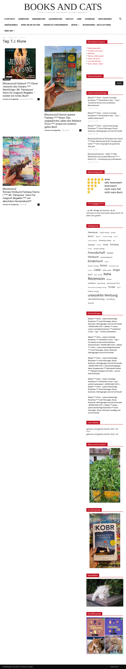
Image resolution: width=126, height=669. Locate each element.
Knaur (107, 262)
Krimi (103, 265)
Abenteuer (93, 232)
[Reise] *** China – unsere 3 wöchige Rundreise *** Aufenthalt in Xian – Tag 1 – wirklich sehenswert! (104, 115)
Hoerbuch (6, 79)
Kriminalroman (114, 266)
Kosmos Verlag (93, 266)
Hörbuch (93, 257)
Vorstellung (110, 299)
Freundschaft (96, 252)
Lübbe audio (106, 270)
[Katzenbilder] (104, 593)
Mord (90, 274)
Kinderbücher (38, 19)
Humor (110, 253)
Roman (109, 279)
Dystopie (91, 244)
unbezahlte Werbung (103, 295)
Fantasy (69, 19)
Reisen (74, 25)
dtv (114, 240)
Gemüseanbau (11, 25)
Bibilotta (91, 53)
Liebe (79, 19)
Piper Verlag (98, 275)
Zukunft (91, 303)
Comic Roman (92, 240)
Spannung (90, 19)
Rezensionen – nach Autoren (97, 25)
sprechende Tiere (113, 283)
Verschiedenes (105, 19)
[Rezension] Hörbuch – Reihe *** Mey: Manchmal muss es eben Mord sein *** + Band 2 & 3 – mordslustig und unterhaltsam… (105, 156)
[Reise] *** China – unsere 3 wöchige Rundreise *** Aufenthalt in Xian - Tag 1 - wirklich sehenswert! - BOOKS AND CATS (103, 381)
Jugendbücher (55, 19)
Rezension (96, 278)
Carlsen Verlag (107, 236)
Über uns (8, 31)
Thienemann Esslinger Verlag (97, 287)
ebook (99, 245)
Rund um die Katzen (30, 25)
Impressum (114, 667)
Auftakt (113, 232)
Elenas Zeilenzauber (96, 56)
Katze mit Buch (94, 58)
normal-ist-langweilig (10, 99)
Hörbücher (23, 19)
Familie (105, 244)
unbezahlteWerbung (96, 299)
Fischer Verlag (99, 249)
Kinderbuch (95, 261)
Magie (116, 270)
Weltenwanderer (94, 48)
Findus (90, 249)
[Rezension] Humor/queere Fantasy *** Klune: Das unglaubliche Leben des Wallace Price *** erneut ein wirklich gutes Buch (63, 120)
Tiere (118, 287)
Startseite (9, 19)
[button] (120, 19)
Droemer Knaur (105, 240)
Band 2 (98, 236)
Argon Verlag (104, 232)
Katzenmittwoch (106, 257)
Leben (90, 270)
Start (4, 37)
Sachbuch (92, 283)
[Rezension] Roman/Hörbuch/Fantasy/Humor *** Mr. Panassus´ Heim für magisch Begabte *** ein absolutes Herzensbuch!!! (21, 195)
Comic (116, 236)
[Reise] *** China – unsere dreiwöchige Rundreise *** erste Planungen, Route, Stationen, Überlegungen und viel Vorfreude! (105, 128)
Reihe (107, 274)
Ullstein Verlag (93, 291)
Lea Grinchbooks (94, 61)
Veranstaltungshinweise (55, 25)
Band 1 (91, 236)
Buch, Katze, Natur (95, 64)
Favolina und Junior (95, 51)
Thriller (111, 287)
